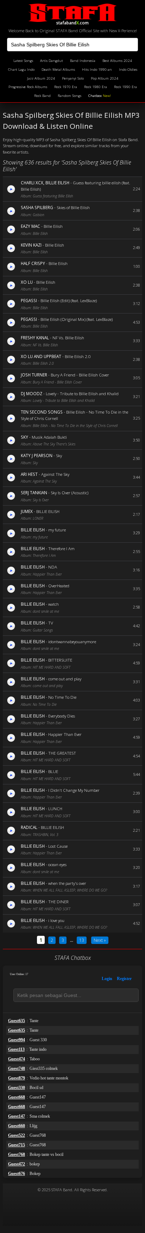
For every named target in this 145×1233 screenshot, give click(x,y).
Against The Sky (55, 474)
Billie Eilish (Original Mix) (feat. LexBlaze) (76, 319)
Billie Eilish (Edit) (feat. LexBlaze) (68, 300)
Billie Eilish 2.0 (78, 356)
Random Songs (69, 95)
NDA (52, 567)
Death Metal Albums (58, 69)
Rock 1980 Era (95, 87)
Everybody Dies (61, 716)
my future (57, 529)
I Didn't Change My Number (74, 790)
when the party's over (67, 883)
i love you (56, 920)
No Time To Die (62, 697)
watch (53, 604)
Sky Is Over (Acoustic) (69, 492)
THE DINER (58, 901)
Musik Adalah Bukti (49, 437)
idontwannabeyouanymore (72, 641)
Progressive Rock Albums (27, 87)
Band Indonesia (82, 60)
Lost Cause (58, 846)
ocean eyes (57, 864)
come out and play (64, 678)
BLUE (53, 771)
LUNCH (55, 808)
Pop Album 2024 (104, 78)
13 (81, 940)
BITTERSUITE (60, 660)
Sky (59, 455)
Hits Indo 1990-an (97, 69)
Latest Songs (23, 60)
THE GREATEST (62, 753)
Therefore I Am (61, 548)
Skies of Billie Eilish (73, 207)
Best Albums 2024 (117, 60)
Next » (100, 940)
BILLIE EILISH (47, 511)
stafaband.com (72, 22)
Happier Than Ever (65, 734)
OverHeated (58, 585)
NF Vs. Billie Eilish (68, 337)
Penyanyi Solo (73, 78)
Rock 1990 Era (125, 87)
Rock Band (42, 95)
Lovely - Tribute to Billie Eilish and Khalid (82, 393)
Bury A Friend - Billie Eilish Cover (80, 375)
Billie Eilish (53, 226)
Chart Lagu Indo (21, 69)
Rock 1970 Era (65, 87)
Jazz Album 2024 (41, 78)
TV (50, 623)
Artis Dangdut (51, 60)
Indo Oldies (128, 69)
